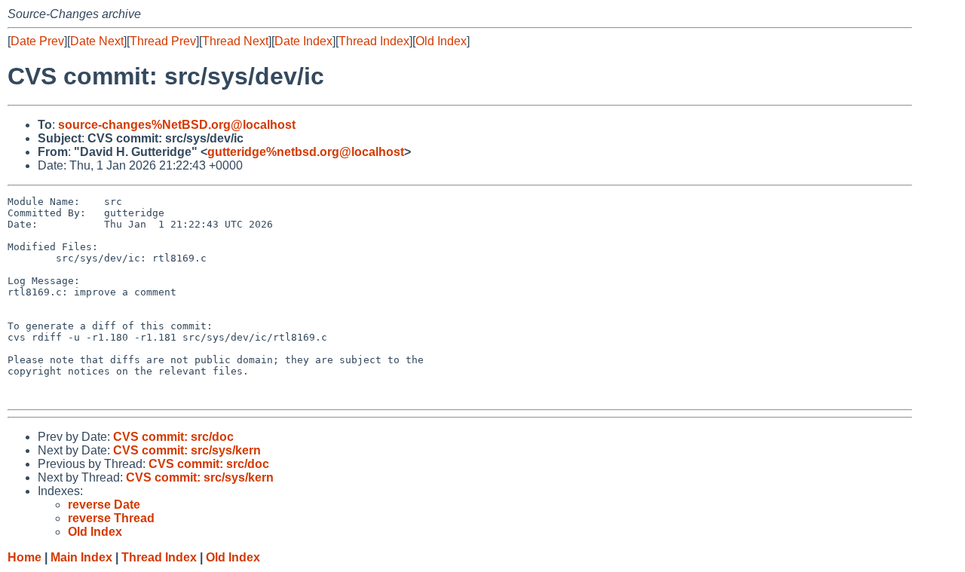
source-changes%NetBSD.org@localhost (177, 124)
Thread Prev (163, 41)
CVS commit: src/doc (173, 436)
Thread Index (374, 41)
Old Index (441, 41)
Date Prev (37, 41)
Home (24, 557)
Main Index (81, 557)
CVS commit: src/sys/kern (187, 450)
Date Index (303, 41)
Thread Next (235, 41)
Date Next (97, 41)
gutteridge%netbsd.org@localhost (305, 151)
